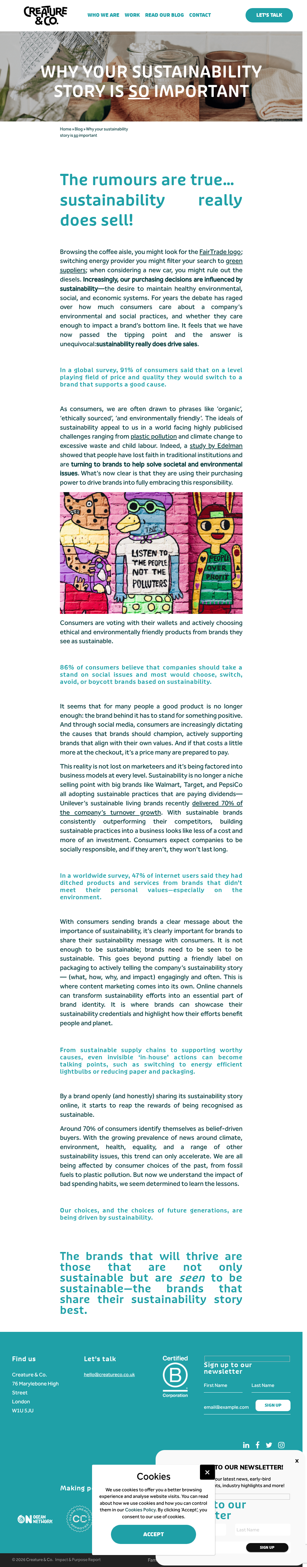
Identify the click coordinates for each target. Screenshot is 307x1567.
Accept (153, 1534)
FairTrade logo (220, 252)
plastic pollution (154, 436)
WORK (132, 15)
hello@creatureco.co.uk (109, 1374)
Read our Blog (164, 15)
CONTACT (200, 15)
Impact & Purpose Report (78, 1559)
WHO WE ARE (103, 15)
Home (65, 129)
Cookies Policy (140, 1510)
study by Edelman (216, 446)
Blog (79, 129)
